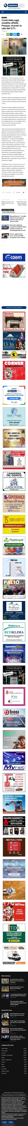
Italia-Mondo (8, 15)
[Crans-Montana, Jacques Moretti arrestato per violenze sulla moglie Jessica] (5, 1038)
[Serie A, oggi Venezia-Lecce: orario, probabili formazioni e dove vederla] (5, 235)
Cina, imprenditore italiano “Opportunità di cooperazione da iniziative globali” (18, 1003)
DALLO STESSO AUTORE (8, 212)
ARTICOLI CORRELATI (7, 210)
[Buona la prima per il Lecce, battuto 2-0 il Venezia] (5, 988)
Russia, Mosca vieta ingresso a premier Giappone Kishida (21, 203)
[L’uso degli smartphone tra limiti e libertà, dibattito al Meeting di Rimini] (5, 996)
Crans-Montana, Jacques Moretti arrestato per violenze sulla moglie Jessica (17, 1038)
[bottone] (14, 307)
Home (3, 15)
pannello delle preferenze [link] (7, 1116)
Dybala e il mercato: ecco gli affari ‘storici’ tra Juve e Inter (8, 203)
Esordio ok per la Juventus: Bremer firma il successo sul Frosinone (17, 981)
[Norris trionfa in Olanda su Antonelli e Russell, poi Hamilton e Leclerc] (5, 1030)
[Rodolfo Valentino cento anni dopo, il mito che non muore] (5, 1015)
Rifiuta (11, 1122)
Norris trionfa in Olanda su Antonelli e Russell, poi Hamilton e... (18, 1030)
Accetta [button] (4, 1122)
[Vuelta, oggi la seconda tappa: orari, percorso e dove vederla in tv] (5, 1022)
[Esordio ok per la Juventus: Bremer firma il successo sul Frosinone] (5, 981)
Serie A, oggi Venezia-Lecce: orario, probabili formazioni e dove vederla (17, 235)
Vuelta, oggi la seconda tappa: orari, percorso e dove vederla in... (17, 1022)
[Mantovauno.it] (14, 5)
